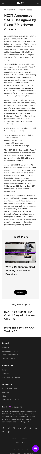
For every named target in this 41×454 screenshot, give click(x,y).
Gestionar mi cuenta (10, 351)
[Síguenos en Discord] (36, 428)
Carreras (5, 373)
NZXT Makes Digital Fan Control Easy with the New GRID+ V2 (20, 315)
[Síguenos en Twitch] (3, 432)
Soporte (5, 347)
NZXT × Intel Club (9, 389)
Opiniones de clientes (11, 377)
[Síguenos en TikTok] (25, 428)
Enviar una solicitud (10, 355)
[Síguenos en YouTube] (20, 428)
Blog (4, 396)
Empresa (5, 370)
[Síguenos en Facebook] (3, 428)
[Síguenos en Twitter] (9, 428)
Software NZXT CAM (10, 400)
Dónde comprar (8, 358)
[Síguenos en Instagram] (14, 428)
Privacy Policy (17, 449)
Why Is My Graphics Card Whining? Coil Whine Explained (20, 270)
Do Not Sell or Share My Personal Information (21, 453)
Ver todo (20, 292)
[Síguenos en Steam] (9, 432)
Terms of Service (26, 449)
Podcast (5, 392)
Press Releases (25, 10)
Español (24, 438)
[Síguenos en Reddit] (30, 428)
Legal (11, 449)
